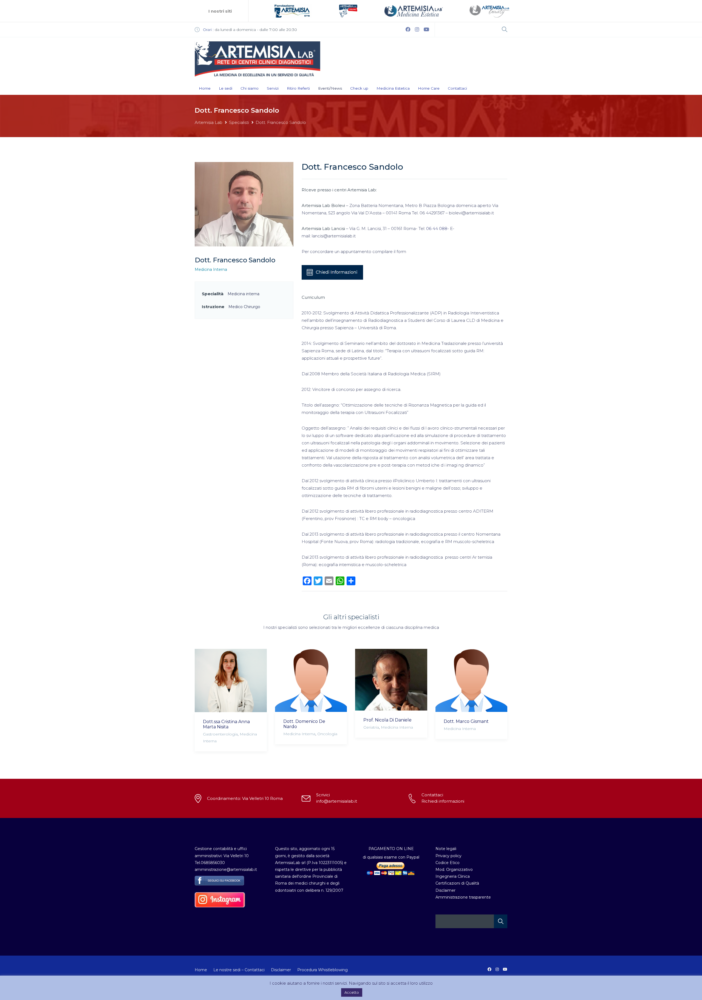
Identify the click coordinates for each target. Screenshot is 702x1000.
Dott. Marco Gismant (466, 721)
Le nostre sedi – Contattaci (239, 969)
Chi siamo (249, 88)
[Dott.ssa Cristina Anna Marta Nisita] (231, 680)
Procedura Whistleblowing (322, 969)
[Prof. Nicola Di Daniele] (391, 679)
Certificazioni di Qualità (457, 883)
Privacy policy (448, 855)
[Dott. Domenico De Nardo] (311, 680)
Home (205, 88)
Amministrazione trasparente (463, 897)
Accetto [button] (351, 992)
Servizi (273, 88)
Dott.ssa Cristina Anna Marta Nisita (226, 724)
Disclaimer (445, 890)
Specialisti (239, 122)
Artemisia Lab (208, 122)
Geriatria (371, 727)
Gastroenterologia (220, 734)
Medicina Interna (211, 269)
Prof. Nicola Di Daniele (387, 720)
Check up (359, 88)
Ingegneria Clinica (452, 876)
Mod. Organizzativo (454, 869)
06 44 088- (438, 228)
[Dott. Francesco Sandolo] (244, 203)
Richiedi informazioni (442, 801)
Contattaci (457, 88)
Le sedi (225, 88)
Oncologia (327, 733)
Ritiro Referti (298, 88)
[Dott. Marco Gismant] (471, 680)
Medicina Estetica (393, 88)
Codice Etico (447, 862)
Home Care (429, 88)
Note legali (445, 848)
